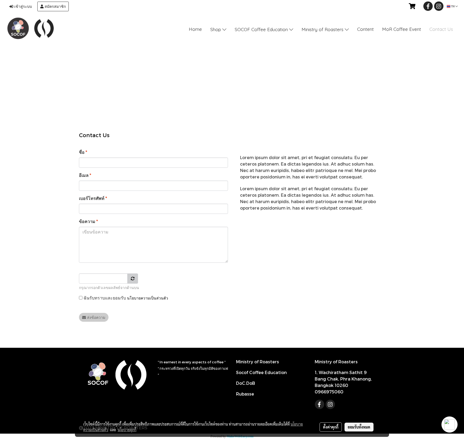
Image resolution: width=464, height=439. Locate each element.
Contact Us (441, 29)
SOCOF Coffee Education (262, 29)
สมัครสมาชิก (55, 6)
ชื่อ (83, 152)
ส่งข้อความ (95, 317)
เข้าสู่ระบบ (22, 6)
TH (452, 6)
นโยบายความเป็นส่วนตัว (147, 298)
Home (195, 29)
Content (365, 29)
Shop (216, 29)
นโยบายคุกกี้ (127, 429)
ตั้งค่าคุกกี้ (330, 427)
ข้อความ (88, 221)
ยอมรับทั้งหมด (359, 427)
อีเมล (85, 175)
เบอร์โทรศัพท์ (93, 198)
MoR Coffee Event (401, 29)
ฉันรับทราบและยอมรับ (125, 297)
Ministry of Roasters (323, 29)
